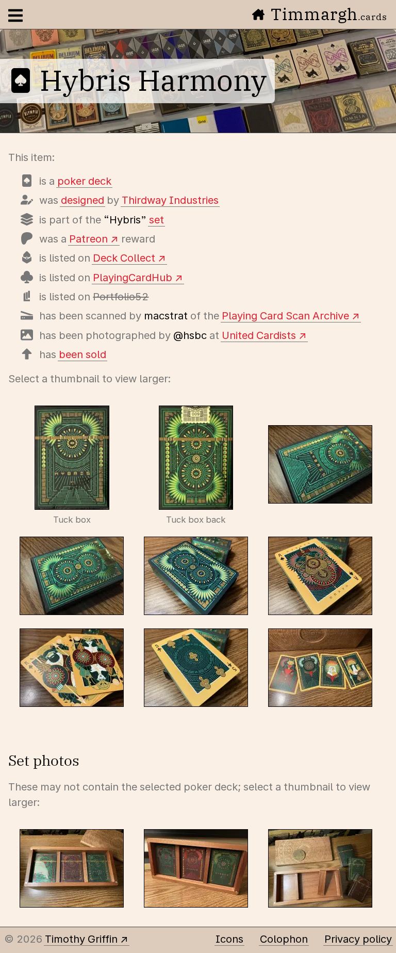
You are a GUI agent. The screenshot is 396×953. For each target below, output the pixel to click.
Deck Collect (124, 258)
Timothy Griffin (81, 939)
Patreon (88, 239)
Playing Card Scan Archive (285, 316)
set (156, 220)
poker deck (84, 181)
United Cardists (259, 335)
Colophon (284, 939)
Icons (229, 939)
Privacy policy (358, 939)
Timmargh (329, 14)
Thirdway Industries (170, 200)
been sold (82, 354)
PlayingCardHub (132, 277)
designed (82, 200)
